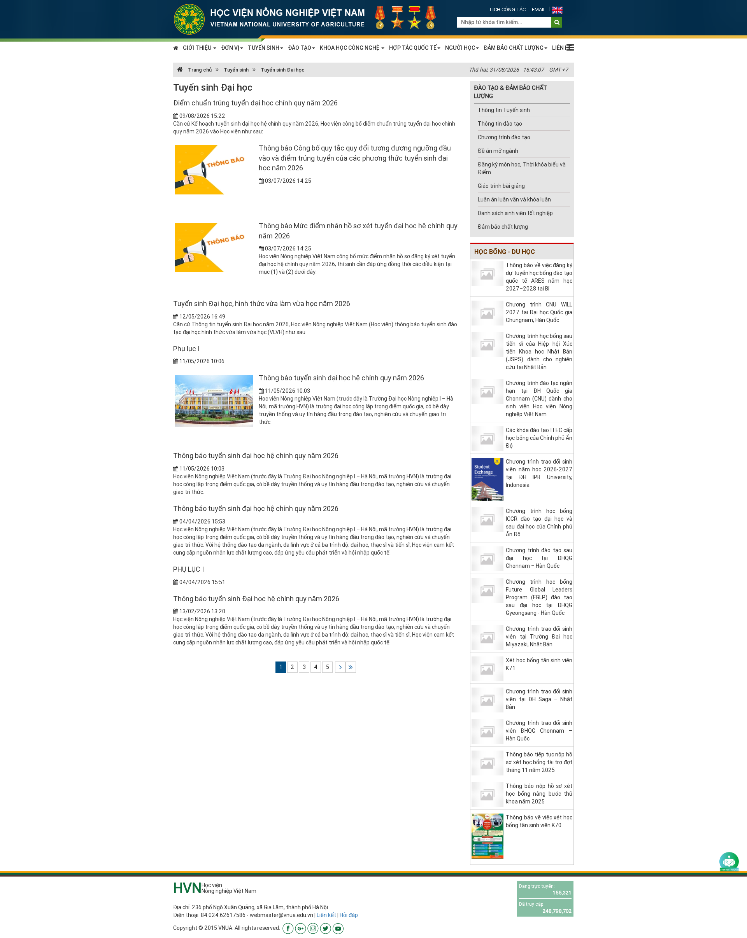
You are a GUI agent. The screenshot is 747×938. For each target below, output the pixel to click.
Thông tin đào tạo (500, 123)
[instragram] (313, 927)
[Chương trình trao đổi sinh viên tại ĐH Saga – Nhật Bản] (487, 699)
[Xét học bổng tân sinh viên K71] (487, 668)
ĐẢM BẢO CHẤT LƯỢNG (514, 47)
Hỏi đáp (349, 915)
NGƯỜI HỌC (460, 47)
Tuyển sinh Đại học (283, 69)
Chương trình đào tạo (504, 137)
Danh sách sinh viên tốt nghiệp (515, 213)
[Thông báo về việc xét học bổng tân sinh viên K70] (487, 835)
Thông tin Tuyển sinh (504, 110)
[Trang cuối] (351, 667)
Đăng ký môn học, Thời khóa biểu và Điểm (522, 168)
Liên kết (326, 915)
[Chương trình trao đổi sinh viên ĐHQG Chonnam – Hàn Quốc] (487, 730)
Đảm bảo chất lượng (503, 226)
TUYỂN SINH (263, 47)
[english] (557, 9)
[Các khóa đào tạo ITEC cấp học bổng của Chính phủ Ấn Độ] (487, 438)
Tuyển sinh (236, 69)
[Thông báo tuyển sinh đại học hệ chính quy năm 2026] (214, 400)
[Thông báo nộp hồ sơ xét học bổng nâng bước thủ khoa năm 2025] (487, 793)
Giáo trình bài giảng (501, 185)
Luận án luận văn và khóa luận (514, 199)
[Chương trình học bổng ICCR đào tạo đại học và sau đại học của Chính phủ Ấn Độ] (487, 519)
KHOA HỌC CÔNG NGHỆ (350, 47)
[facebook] (288, 927)
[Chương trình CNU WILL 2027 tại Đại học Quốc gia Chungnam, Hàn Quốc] (487, 312)
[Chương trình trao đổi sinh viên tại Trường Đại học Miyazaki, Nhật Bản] (487, 637)
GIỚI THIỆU (197, 47)
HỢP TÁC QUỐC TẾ (413, 47)
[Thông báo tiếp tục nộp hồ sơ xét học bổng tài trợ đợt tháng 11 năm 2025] (487, 762)
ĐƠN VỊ (230, 47)
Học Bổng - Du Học (504, 252)
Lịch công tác (508, 9)
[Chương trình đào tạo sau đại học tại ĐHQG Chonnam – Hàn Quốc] (487, 558)
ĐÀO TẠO (299, 47)
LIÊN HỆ (562, 47)
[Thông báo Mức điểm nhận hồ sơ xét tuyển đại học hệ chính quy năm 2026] (214, 246)
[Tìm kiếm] (556, 22)
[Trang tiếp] (340, 667)
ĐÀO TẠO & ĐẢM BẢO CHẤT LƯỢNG (510, 92)
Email (539, 9)
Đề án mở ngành (498, 150)
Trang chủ (199, 69)
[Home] (309, 18)
